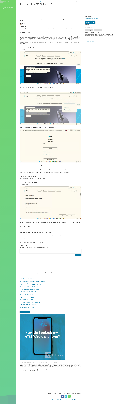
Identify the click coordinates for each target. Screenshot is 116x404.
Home (2, 5)
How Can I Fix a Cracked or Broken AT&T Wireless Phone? (29, 289)
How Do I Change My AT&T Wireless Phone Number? (28, 279)
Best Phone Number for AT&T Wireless (91, 18)
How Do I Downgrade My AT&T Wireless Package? (28, 291)
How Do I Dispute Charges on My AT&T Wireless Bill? (28, 304)
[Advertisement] (47, 11)
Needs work (71, 391)
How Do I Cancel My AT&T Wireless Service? (27, 294)
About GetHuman (4, 11)
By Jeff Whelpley (25, 23)
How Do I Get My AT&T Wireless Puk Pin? (26, 299)
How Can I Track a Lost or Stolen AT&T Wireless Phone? (29, 287)
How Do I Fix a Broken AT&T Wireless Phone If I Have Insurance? (30, 296)
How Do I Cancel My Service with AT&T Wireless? (28, 297)
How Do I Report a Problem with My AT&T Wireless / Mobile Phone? (31, 284)
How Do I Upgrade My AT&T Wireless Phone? (27, 278)
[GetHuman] (4, 1)
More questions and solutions (90, 20)
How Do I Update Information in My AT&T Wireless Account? (30, 302)
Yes (67, 391)
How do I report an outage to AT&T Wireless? (27, 307)
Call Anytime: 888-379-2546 (89, 41)
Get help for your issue (25, 311)
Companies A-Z (3, 10)
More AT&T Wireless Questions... (25, 309)
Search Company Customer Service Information (7, 8)
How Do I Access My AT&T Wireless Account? (27, 292)
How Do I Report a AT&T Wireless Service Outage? (28, 305)
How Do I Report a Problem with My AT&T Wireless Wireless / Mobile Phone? (33, 281)
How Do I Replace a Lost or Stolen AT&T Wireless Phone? (29, 286)
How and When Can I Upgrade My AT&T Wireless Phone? (29, 283)
